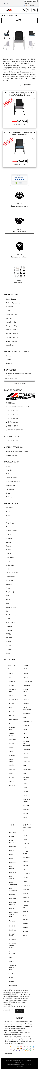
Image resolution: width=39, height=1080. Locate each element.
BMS (10, 723)
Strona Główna (11, 299)
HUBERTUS (26, 761)
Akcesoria (9, 508)
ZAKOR (25, 935)
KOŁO (25, 795)
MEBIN (11, 854)
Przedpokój (10, 592)
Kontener (9, 538)
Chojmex (11, 743)
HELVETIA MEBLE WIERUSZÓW (27, 743)
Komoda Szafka (11, 531)
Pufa (7, 596)
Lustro (8, 569)
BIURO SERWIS (13, 719)
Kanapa (8, 527)
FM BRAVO (26, 685)
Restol (25, 839)
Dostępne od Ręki (12, 326)
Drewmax (11, 773)
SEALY (25, 847)
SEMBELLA (26, 857)
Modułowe (9, 580)
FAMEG (25, 677)
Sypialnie (9, 497)
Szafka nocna (10, 622)
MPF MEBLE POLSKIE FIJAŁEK (12, 945)
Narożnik (9, 584)
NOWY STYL (12, 961)
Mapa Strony (10, 345)
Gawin (25, 717)
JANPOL (25, 765)
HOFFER (25, 753)
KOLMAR (25, 791)
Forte (24, 695)
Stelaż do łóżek (11, 607)
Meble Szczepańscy (13, 889)
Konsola (8, 534)
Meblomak (12, 894)
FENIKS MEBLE (27, 681)
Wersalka (9, 638)
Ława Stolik (10, 557)
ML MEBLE (12, 926)
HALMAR (26, 737)
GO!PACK (26, 725)
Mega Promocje (11, 341)
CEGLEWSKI (12, 739)
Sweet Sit (26, 897)
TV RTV (8, 634)
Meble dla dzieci (11, 478)
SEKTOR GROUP (25, 852)
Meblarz (11, 858)
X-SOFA (25, 931)
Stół (7, 611)
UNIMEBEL (26, 901)
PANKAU (11, 981)
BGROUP (11, 715)
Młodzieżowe (10, 485)
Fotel (7, 519)
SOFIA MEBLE (27, 873)
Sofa (7, 603)
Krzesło (8, 546)
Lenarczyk (26, 809)
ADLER (11, 673)
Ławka (8, 561)
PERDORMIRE (13, 985)
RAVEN (25, 835)
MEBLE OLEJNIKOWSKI (13, 883)
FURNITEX (26, 699)
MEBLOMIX (12, 908)
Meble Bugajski (11, 867)
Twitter (8, 360)
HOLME (25, 757)
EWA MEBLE (12, 785)
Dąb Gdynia (12, 755)
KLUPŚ (25, 787)
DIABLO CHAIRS (11, 760)
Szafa (8, 618)
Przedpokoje (10, 489)
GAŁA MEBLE (27, 713)
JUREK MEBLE (27, 769)
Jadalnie (9, 470)
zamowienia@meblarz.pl (16, 430)
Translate (30, 5)
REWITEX (26, 843)
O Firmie (9, 318)
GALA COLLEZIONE (27, 708)
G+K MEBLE (26, 703)
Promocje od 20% (12, 333)
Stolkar (25, 881)
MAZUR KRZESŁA (11, 841)
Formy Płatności (11, 314)
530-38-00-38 (12, 426)
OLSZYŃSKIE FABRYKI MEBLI (12, 967)
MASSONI (12, 836)
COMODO (12, 747)
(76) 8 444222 (12, 411)
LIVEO (25, 817)
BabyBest (11, 703)
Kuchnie (8, 474)
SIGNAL (25, 861)
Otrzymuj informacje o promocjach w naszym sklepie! (18, 374)
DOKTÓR (11, 765)
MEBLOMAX (12, 898)
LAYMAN (26, 805)
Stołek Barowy (11, 615)
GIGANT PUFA (27, 721)
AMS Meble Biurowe (12, 690)
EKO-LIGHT (12, 777)
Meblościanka (10, 576)
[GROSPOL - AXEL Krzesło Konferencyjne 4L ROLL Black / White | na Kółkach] (19, 107)
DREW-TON (12, 769)
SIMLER (25, 865)
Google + (9, 363)
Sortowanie (27, 84)
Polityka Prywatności (13, 303)
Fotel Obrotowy (11, 523)
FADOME (25, 673)
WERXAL (25, 927)
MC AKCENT (12, 846)
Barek (8, 511)
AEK (10, 677)
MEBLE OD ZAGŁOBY (12, 877)
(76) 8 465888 (12, 418)
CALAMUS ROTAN (12, 734)
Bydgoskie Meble (12, 728)
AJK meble (12, 681)
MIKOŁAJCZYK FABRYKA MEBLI (13, 914)
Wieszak (9, 641)
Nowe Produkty (11, 322)
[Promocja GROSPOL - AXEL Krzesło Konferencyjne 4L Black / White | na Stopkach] (8, 142)
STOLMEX (26, 893)
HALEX (25, 733)
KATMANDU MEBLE (26, 778)
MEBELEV (11, 850)
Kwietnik (9, 554)
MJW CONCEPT (12, 921)
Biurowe (8, 466)
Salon (8, 493)
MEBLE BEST (12, 862)
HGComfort (26, 749)
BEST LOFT (12, 711)
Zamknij (19, 1011)
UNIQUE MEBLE (25, 906)
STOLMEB (26, 889)
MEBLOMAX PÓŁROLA (12, 903)
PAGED (11, 977)
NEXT (10, 957)
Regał (8, 599)
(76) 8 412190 (12, 422)
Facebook (9, 356)
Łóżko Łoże (10, 565)
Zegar (8, 653)
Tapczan (9, 626)
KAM (24, 773)
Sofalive (25, 869)
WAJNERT (26, 919)
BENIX (10, 707)
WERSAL (25, 923)
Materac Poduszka (12, 573)
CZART (11, 751)
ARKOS (11, 695)
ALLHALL (11, 685)
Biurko (8, 515)
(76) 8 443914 (12, 414)
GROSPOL (26, 729)
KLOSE (25, 783)
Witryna (8, 645)
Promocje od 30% (12, 337)
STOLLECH (26, 885)
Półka (8, 588)
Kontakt (8, 310)
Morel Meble (12, 930)
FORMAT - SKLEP (26, 690)
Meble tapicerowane (13, 481)
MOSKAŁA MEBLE (12, 935)
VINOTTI (25, 911)
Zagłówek (9, 649)
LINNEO (25, 813)
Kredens (8, 542)
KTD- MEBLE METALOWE (27, 800)
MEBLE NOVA (13, 872)
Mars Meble (12, 832)
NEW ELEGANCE (12, 952)
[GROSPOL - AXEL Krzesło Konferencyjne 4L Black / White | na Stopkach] (19, 146)
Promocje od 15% (12, 330)
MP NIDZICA (12, 940)
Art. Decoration (13, 699)
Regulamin (9, 307)
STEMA (25, 877)
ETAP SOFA (12, 781)
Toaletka (9, 630)
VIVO (24, 915)
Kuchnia (8, 550)
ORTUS (11, 973)
